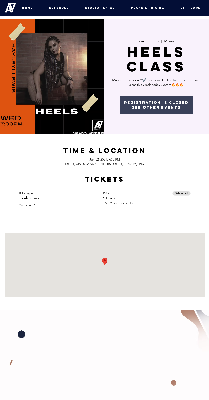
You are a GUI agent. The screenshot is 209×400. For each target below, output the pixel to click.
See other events (156, 107)
